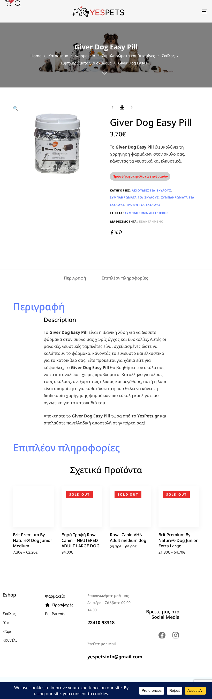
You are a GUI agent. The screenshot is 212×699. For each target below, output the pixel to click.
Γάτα (7, 622)
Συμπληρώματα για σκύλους (85, 62)
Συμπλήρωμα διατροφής (146, 213)
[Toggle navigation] (173, 11)
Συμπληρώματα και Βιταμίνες (128, 55)
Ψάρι (7, 631)
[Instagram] (175, 635)
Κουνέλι (10, 640)
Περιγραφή (75, 278)
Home (36, 55)
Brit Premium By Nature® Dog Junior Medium (32, 540)
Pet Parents (55, 613)
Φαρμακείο (85, 55)
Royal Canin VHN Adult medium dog (128, 537)
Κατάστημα (58, 55)
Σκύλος (168, 55)
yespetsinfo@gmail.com (114, 656)
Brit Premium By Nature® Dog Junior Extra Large (178, 540)
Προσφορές (62, 604)
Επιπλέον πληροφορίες (125, 278)
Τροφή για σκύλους (143, 205)
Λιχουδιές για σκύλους (151, 190)
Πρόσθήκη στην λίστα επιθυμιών (140, 176)
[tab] (75, 278)
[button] (16, 3)
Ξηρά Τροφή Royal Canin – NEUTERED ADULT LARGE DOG (81, 540)
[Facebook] (162, 635)
